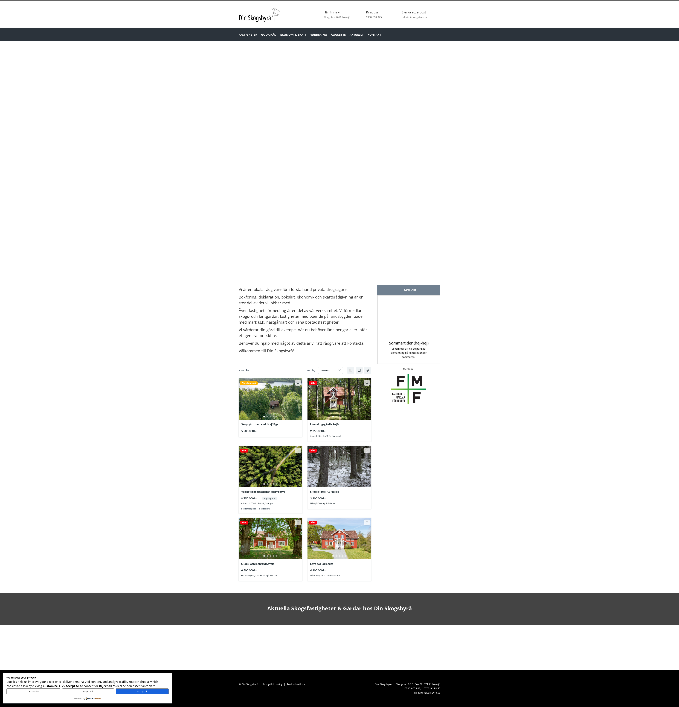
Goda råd (268, 35)
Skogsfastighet (248, 508)
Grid (350, 370)
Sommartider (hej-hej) (408, 343)
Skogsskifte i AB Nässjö (324, 491)
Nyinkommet (249, 383)
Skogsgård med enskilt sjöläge (259, 424)
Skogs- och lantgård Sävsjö (257, 563)
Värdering (318, 35)
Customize (33, 691)
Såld (313, 383)
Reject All (88, 691)
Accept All (142, 691)
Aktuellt (357, 35)
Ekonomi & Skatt (293, 35)
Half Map (367, 370)
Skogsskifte (264, 508)
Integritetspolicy (272, 684)
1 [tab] (264, 416)
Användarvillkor (296, 684)
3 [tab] (270, 416)
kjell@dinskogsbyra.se (427, 692)
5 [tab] (277, 416)
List (359, 370)
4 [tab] (273, 416)
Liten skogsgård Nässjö (324, 424)
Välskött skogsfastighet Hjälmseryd (263, 491)
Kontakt (374, 35)
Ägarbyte (338, 35)
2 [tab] (267, 416)
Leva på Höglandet (321, 563)
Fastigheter (248, 35)
